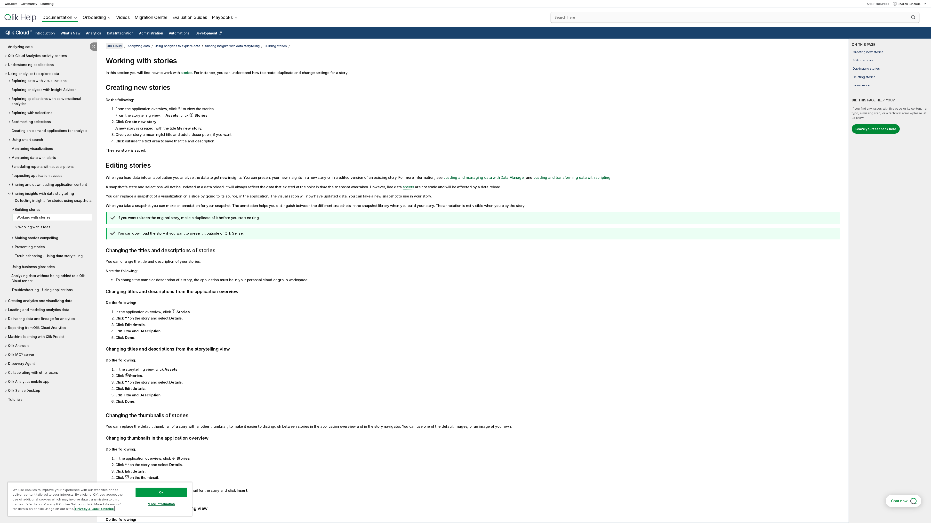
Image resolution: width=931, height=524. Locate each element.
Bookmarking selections (31, 122)
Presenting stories (30, 247)
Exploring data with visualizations (39, 81)
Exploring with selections (31, 113)
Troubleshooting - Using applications (42, 290)
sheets (408, 187)
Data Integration (120, 33)
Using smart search (27, 140)
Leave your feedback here (875, 129)
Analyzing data (20, 47)
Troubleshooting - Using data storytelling (49, 256)
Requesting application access (36, 175)
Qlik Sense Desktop (24, 390)
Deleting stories (864, 77)
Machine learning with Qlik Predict (36, 337)
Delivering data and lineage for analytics (41, 319)
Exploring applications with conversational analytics (46, 101)
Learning (46, 4)
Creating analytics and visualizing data (40, 301)
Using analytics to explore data (33, 74)
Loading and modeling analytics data (38, 310)
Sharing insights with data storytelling (42, 193)
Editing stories (863, 60)
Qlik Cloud (18, 33)
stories (186, 72)
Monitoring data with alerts (33, 158)
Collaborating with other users (33, 372)
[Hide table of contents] (93, 46)
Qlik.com (11, 4)
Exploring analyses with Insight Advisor (43, 90)
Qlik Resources (878, 4)
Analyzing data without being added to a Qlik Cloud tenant (48, 278)
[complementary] (890, 281)
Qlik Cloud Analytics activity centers (37, 56)
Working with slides (34, 227)
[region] (100, 499)
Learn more (861, 85)
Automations (179, 33)
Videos (123, 17)
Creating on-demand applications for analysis (49, 131)
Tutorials (15, 399)
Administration (151, 33)
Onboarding (94, 17)
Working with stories (33, 217)
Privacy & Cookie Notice (94, 509)
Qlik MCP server (21, 354)
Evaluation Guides (189, 17)
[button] (913, 17)
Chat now (899, 501)
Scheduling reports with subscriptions (42, 166)
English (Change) (910, 4)
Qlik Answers (18, 346)
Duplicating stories (866, 68)
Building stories (27, 209)
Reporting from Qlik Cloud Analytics (37, 328)
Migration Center (151, 17)
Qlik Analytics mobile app (28, 381)
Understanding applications (31, 65)
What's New (70, 33)
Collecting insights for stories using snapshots (53, 200)
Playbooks (222, 17)
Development (206, 33)
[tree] (48, 222)
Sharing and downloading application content (49, 184)
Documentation (57, 17)
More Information (161, 504)
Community (29, 4)
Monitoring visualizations (32, 149)
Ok (161, 492)
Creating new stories (868, 52)
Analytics (93, 33)
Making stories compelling (36, 238)
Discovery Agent (21, 363)
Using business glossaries (33, 267)
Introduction (45, 33)
